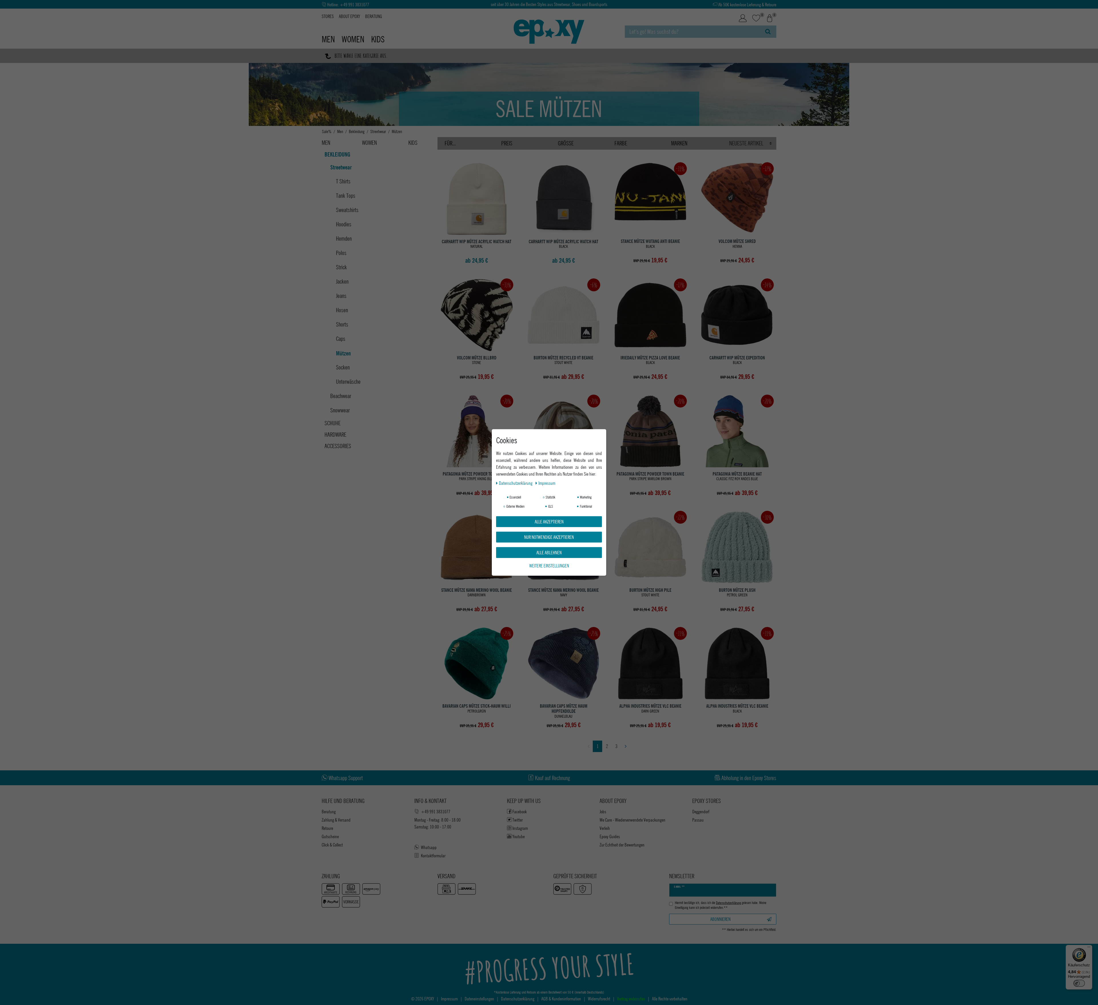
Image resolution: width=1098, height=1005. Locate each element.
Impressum (546, 483)
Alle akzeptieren (549, 522)
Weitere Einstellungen (549, 566)
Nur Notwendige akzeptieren (549, 537)
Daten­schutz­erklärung (516, 483)
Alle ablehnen (549, 552)
